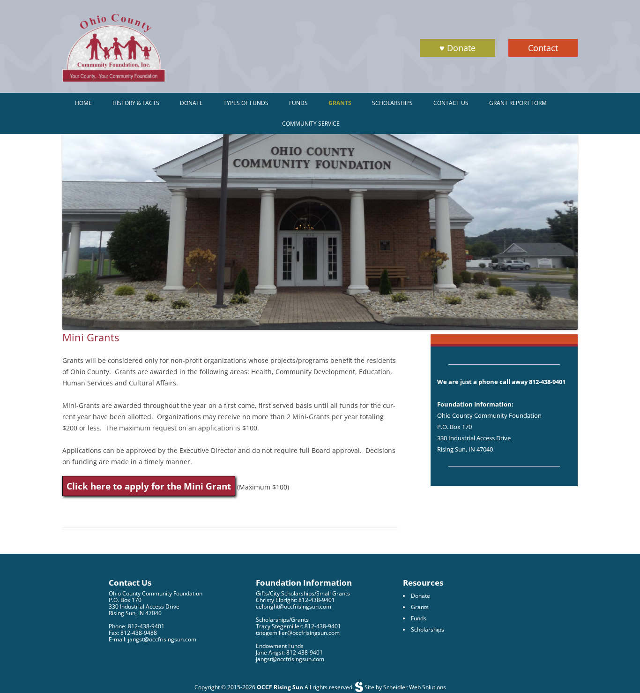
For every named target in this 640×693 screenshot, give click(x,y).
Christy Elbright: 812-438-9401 (295, 600)
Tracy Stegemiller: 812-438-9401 (298, 626)
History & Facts (135, 103)
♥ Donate (457, 47)
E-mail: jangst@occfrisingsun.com (152, 639)
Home (83, 103)
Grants (339, 103)
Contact (543, 47)
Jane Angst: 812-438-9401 (289, 652)
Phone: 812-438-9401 (136, 626)
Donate (191, 103)
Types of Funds (245, 103)
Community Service (311, 124)
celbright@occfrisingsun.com (293, 606)
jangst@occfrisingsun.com (290, 659)
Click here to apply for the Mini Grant (149, 486)
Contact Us (451, 103)
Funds (298, 103)
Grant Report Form (518, 103)
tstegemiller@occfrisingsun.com (298, 633)
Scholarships (392, 103)
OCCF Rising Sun (280, 687)
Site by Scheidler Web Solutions (404, 687)
